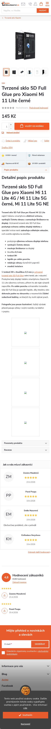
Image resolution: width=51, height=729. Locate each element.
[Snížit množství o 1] (10, 129)
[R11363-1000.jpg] (25, 349)
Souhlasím (27, 715)
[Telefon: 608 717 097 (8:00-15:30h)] (30, 4)
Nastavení (25, 724)
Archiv (5, 680)
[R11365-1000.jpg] (25, 409)
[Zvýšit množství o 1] (10, 125)
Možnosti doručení (13, 133)
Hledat (42, 10)
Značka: (7, 147)
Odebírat (40, 644)
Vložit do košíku (34, 126)
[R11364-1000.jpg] (25, 379)
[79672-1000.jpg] (25, 319)
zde (25, 708)
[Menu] (47, 4)
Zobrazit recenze (19, 582)
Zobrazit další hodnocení (39, 552)
